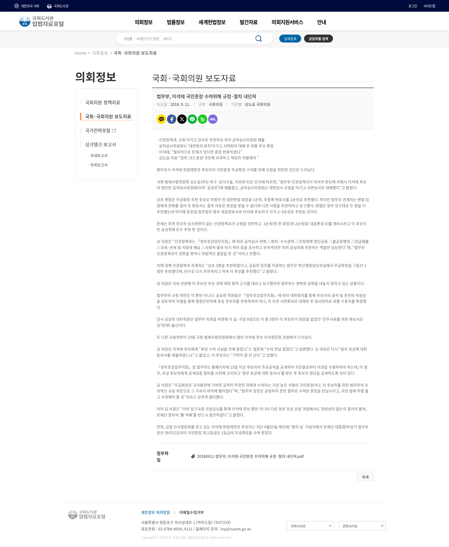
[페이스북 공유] (171, 119)
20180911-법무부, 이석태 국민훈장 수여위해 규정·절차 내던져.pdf (250, 456)
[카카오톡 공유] (161, 119)
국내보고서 (99, 155)
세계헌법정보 (212, 22)
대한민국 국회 (30, 6)
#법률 (128, 38)
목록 (365, 477)
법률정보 (176, 22)
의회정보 (144, 22)
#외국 (167, 38)
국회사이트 (298, 526)
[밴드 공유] (202, 119)
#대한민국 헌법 (148, 38)
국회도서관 (61, 6)
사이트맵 (429, 5)
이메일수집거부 (191, 512)
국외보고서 (99, 164)
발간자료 (249, 22)
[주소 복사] (212, 119)
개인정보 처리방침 (155, 512)
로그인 (413, 5)
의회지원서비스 (287, 22)
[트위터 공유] (182, 119)
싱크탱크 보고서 (100, 144)
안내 (321, 22)
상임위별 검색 (318, 38)
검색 (261, 38)
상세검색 (290, 38)
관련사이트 (350, 526)
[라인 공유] (192, 119)
